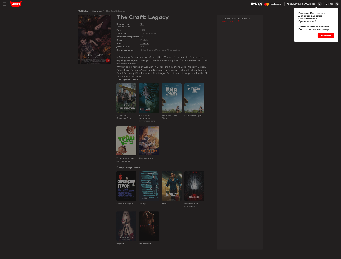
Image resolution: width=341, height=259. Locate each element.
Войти (329, 4)
